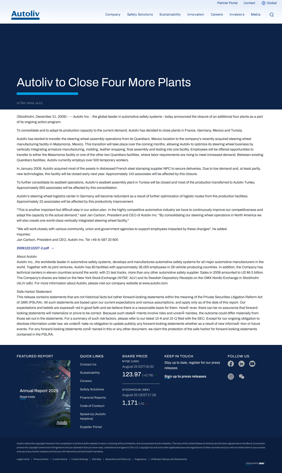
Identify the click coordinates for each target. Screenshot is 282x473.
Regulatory (141, 459)
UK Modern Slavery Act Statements (169, 459)
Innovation (195, 14)
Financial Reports (93, 397)
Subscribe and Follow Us (118, 459)
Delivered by (252, 463)
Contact (249, 3)
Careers (217, 14)
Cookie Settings (79, 459)
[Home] (25, 15)
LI (239, 363)
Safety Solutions (140, 14)
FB (230, 363)
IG (229, 376)
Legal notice (23, 459)
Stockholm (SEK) (136, 389)
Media (255, 14)
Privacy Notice (41, 459)
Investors (237, 14)
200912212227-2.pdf (33, 248)
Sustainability (170, 14)
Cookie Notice (60, 459)
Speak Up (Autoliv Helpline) (93, 416)
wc (240, 376)
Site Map (96, 459)
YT (251, 363)
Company (112, 14)
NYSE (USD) (130, 361)
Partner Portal (227, 3)
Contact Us (88, 364)
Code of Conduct (92, 405)
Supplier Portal (91, 427)
